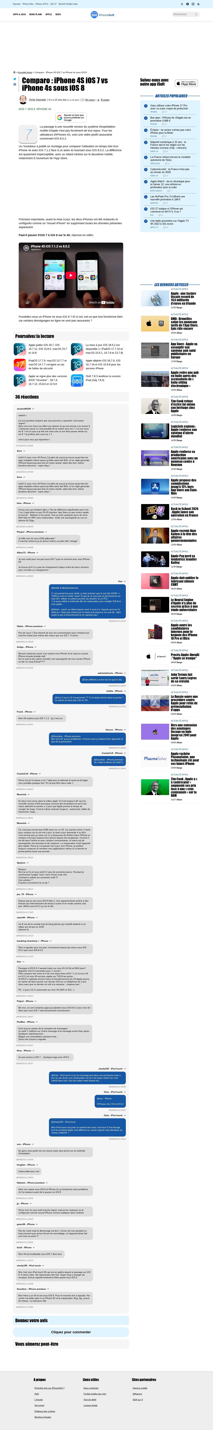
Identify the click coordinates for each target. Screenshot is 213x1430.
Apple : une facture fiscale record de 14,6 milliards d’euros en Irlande (183, 298)
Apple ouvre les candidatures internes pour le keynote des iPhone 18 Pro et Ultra (184, 631)
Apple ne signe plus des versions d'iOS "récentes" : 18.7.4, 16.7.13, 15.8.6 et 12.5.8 (48, 380)
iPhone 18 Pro (42, 4)
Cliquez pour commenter (71, 1332)
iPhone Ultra (28, 4)
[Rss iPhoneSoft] (198, 5)
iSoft (36, 1393)
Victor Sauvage (37, 99)
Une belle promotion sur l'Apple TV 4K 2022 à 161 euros (169, 222)
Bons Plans (35, 14)
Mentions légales (42, 1417)
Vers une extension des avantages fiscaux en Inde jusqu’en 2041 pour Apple (184, 731)
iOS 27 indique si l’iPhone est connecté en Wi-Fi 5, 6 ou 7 (166, 210)
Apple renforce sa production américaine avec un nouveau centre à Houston (184, 458)
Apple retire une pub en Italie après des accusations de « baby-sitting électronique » (185, 379)
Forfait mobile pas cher (95, 1393)
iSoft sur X (138, 1399)
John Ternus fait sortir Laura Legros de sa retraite (184, 678)
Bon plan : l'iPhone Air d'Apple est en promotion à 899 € (170, 119)
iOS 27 (53, 4)
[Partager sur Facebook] (14, 85)
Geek (58, 14)
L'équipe (38, 1399)
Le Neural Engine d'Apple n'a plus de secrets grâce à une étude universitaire (184, 604)
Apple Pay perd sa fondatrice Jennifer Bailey (184, 559)
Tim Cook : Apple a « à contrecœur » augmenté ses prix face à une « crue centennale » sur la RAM (184, 787)
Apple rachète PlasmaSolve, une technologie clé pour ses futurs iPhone (185, 758)
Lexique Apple (90, 1405)
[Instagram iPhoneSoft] (193, 5)
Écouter (105, 100)
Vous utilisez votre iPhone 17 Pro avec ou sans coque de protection (169, 107)
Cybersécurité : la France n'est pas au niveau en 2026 (169, 171)
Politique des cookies (44, 1411)
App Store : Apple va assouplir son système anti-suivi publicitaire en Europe (184, 350)
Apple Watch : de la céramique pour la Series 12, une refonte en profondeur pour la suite (170, 184)
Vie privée (39, 1405)
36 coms (89, 100)
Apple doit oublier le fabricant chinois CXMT (184, 581)
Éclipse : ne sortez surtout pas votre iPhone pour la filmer (170, 131)
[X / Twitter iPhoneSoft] (182, 5)
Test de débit (90, 1399)
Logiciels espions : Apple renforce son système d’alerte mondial (184, 431)
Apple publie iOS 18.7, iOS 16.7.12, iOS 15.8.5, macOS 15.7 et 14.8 (48, 349)
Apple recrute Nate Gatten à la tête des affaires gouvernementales (184, 535)
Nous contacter (91, 1388)
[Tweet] (14, 79)
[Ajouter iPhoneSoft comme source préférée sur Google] (71, 117)
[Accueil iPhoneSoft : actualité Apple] (14, 72)
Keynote (16, 4)
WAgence (137, 1393)
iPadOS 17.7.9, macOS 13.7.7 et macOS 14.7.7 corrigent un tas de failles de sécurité (48, 364)
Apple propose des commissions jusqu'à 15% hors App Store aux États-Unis (184, 486)
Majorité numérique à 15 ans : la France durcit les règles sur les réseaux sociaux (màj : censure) (168, 145)
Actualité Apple (25, 72)
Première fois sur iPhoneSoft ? (49, 1388)
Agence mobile (140, 1388)
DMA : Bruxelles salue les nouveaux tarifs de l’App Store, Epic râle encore (184, 323)
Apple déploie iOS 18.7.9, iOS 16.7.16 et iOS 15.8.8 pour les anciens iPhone (103, 364)
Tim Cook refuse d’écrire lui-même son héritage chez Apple (183, 406)
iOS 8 (32, 109)
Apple (48, 14)
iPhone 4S (44, 109)
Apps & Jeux (19, 14)
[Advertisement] (106, 46)
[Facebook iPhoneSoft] (187, 5)
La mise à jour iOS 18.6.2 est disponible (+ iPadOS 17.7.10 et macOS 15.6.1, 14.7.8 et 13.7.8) (104, 349)
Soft (106, 15)
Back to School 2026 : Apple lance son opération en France (184, 512)
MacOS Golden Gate (68, 4)
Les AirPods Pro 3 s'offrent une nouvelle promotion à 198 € (167, 198)
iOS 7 (23, 109)
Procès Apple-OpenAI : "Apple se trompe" (185, 656)
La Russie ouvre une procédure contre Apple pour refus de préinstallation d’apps (184, 703)
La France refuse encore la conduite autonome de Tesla (170, 158)
